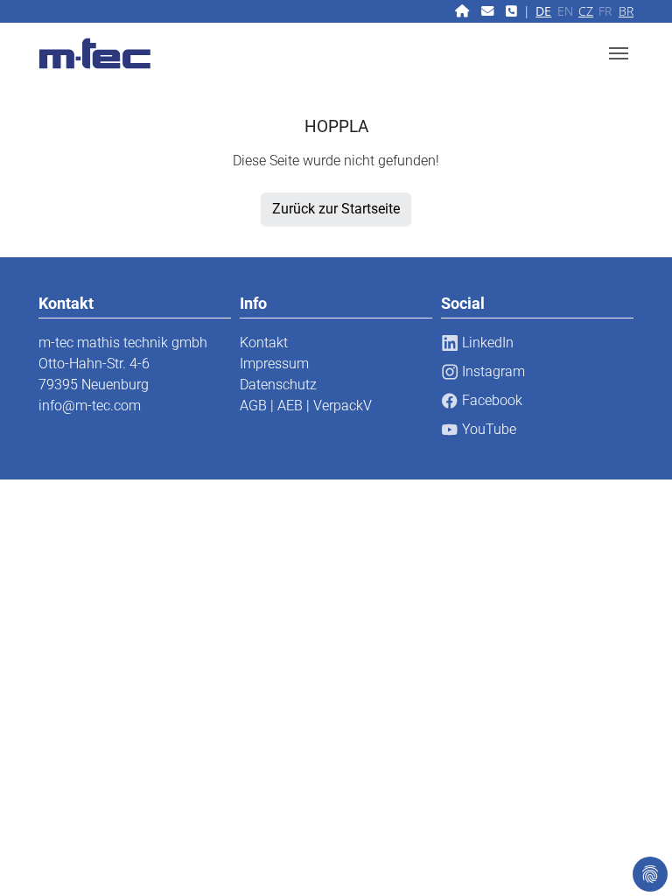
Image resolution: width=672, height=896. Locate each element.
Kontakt (264, 342)
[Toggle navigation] (619, 53)
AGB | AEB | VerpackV (306, 405)
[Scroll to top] (633, 857)
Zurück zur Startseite (336, 208)
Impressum (274, 363)
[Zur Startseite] (463, 11)
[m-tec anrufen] (513, 11)
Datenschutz (278, 384)
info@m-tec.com (89, 405)
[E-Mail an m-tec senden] (489, 11)
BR (626, 11)
